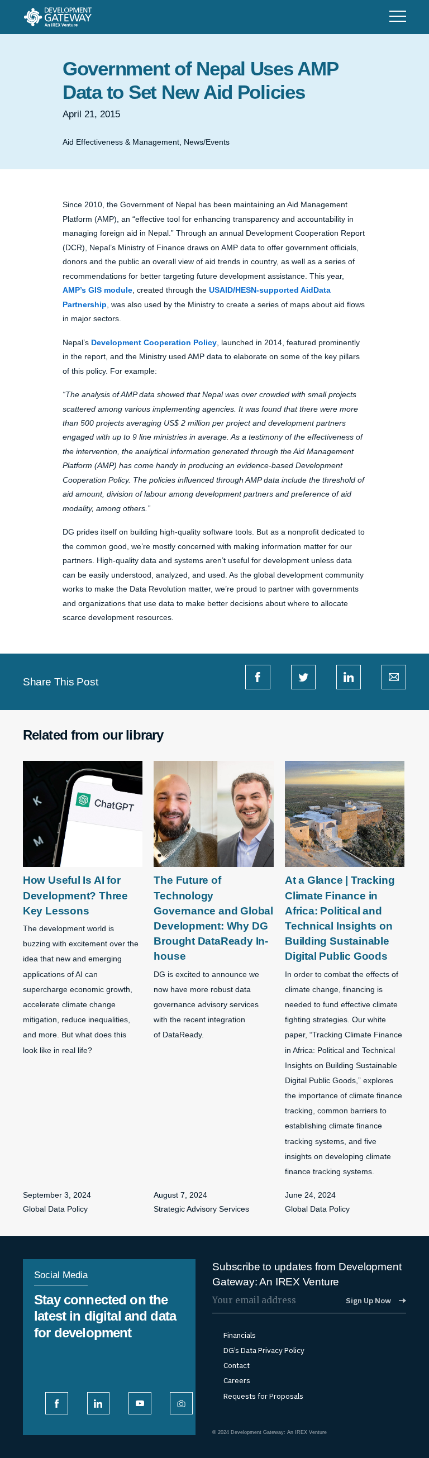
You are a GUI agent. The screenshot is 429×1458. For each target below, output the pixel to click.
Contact (236, 1365)
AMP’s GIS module (97, 290)
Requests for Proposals (263, 1396)
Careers (236, 1380)
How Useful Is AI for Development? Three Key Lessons (75, 895)
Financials (239, 1335)
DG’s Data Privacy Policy (263, 1350)
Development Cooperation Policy (154, 343)
